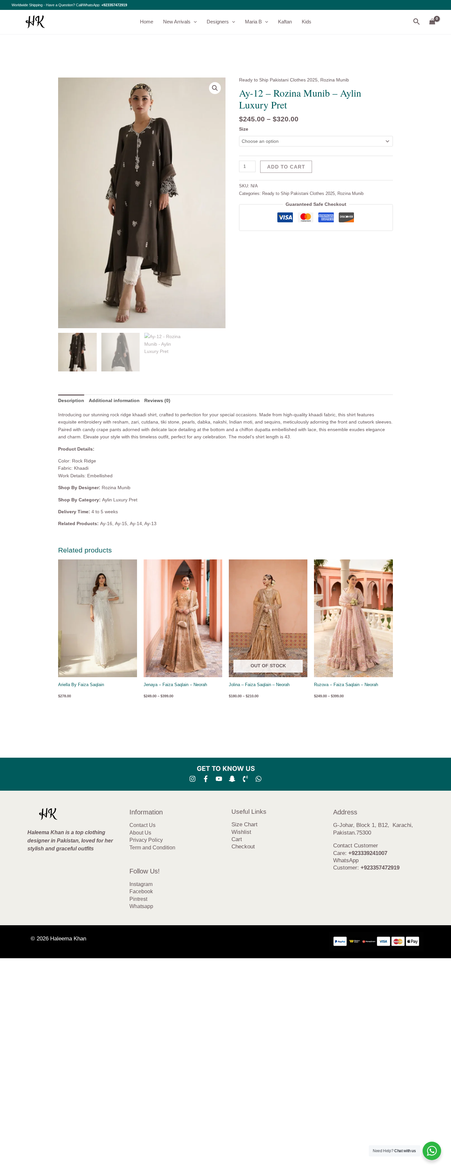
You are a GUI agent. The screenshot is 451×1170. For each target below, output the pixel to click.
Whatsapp (141, 906)
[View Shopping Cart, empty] (432, 21)
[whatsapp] (258, 778)
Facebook (141, 891)
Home (146, 21)
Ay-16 (106, 523)
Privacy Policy (146, 840)
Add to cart (286, 167)
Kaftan (285, 21)
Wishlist (241, 832)
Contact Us (142, 825)
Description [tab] (71, 400)
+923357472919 (114, 5)
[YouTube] (219, 778)
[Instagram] (192, 778)
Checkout (243, 846)
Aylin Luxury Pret (119, 499)
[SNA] (232, 778)
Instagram (141, 884)
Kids (306, 21)
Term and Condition (152, 847)
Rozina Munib (334, 79)
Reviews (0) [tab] (157, 400)
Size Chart (244, 824)
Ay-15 (121, 523)
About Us (140, 833)
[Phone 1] (245, 778)
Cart (236, 839)
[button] (194, 22)
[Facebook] (205, 778)
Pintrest (138, 899)
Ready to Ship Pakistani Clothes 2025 (278, 79)
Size (243, 129)
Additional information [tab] (114, 400)
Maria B (253, 21)
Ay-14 (136, 523)
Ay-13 (150, 523)
